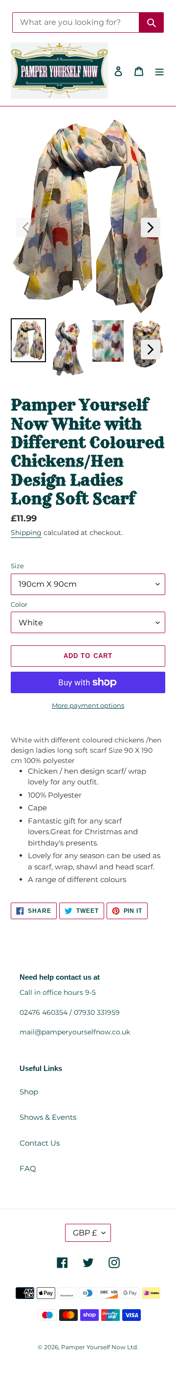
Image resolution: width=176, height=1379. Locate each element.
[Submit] (151, 22)
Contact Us (40, 1143)
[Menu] (159, 70)
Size (17, 566)
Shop (29, 1091)
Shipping (26, 532)
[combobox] (75, 22)
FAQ (28, 1168)
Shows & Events (48, 1117)
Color (19, 604)
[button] (25, 227)
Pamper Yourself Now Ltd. (99, 1347)
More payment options (88, 705)
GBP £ (85, 1232)
